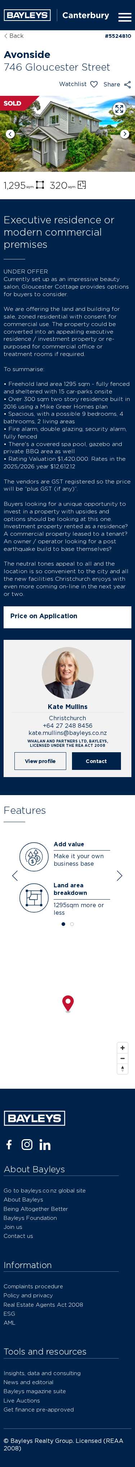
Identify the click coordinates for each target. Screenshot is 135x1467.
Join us (13, 1226)
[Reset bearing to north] (122, 1069)
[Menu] (123, 17)
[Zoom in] (122, 1048)
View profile (40, 761)
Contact (96, 761)
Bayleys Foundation (30, 1217)
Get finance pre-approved (39, 1409)
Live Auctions (22, 1400)
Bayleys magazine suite (35, 1391)
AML (9, 1322)
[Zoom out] (122, 1058)
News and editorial (28, 1382)
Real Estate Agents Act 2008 (43, 1304)
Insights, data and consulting (42, 1373)
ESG (9, 1313)
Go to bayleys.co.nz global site (45, 1190)
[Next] (124, 134)
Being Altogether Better (36, 1208)
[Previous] (10, 134)
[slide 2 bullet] (72, 925)
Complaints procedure (33, 1286)
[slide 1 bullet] (63, 925)
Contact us (18, 1235)
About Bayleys (23, 1199)
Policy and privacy (28, 1295)
